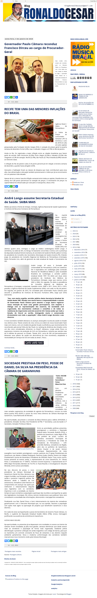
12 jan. (78, 326)
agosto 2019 (78, 260)
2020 (74, 244)
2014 (74, 395)
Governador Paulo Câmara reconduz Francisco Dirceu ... (85, 351)
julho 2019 (77, 263)
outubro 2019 (79, 255)
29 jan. (78, 287)
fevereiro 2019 (79, 277)
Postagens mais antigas (58, 551)
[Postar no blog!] (13, 102)
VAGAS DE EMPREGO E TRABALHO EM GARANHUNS (86, 96)
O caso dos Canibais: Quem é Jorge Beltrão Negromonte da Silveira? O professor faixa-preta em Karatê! (83, 127)
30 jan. (78, 285)
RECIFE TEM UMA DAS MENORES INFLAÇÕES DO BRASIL (84, 357)
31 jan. (78, 282)
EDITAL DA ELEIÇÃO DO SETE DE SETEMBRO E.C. (86, 103)
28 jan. (78, 290)
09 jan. (78, 334)
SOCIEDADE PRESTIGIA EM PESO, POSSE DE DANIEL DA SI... (85, 369)
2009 (74, 408)
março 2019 (78, 274)
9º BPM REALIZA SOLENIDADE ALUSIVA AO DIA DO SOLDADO (86, 144)
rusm (54, 594)
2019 (74, 247)
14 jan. (78, 323)
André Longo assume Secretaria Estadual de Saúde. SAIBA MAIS (34, 200)
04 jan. (78, 347)
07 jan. (78, 339)
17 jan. (78, 315)
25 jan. (78, 296)
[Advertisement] (41, 29)
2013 (74, 397)
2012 (74, 400)
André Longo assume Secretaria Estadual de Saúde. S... (83, 363)
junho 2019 (78, 266)
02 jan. (78, 377)
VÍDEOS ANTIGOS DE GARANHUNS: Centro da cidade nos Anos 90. (86, 160)
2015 (74, 392)
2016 (74, 389)
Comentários (76, 222)
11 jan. (78, 328)
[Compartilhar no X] (14, 102)
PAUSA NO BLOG (84, 86)
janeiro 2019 (78, 280)
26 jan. (78, 293)
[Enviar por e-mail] (11, 102)
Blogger (68, 594)
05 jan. (78, 345)
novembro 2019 (79, 252)
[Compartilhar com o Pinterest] (17, 102)
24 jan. (78, 298)
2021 (74, 242)
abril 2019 (77, 271)
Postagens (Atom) (15, 555)
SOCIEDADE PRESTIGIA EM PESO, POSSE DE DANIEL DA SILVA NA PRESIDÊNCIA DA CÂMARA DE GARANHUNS (33, 367)
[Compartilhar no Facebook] (16, 102)
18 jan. (78, 312)
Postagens (76, 219)
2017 (74, 386)
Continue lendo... (9, 348)
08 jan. (78, 336)
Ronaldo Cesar (78, 185)
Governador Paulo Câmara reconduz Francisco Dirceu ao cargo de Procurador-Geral (34, 48)
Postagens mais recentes (13, 551)
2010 (74, 405)
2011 (74, 403)
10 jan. (78, 331)
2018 (74, 384)
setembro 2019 (79, 258)
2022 (74, 239)
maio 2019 (77, 269)
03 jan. (78, 374)
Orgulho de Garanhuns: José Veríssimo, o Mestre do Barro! (87, 152)
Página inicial (36, 551)
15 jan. (78, 320)
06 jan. (78, 342)
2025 (74, 231)
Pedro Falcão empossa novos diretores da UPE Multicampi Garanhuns (86, 136)
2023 (74, 236)
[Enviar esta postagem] (8, 101)
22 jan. (78, 304)
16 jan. (78, 317)
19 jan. (78, 309)
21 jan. (78, 306)
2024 (74, 234)
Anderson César (79, 182)
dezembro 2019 (79, 250)
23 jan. (78, 301)
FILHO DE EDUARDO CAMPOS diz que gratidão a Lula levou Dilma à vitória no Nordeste (82, 170)
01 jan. (78, 380)
